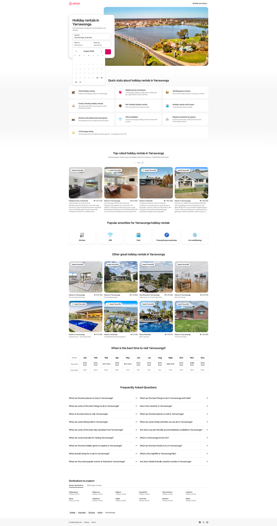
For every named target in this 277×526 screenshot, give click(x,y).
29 (101, 78)
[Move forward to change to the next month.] (101, 51)
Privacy (86, 522)
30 (76, 82)
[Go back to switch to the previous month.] (76, 51)
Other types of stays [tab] (94, 485)
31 (80, 82)
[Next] (142, 162)
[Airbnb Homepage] (74, 3)
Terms (93, 522)
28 (97, 78)
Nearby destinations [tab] (76, 485)
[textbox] (82, 45)
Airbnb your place (200, 3)
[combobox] (91, 37)
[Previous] (134, 162)
